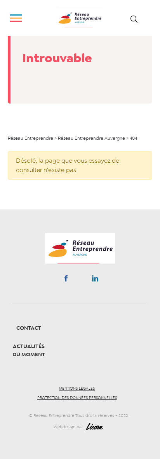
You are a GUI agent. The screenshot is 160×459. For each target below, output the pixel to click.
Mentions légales (77, 388)
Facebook (65, 280)
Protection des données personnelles (77, 398)
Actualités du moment (28, 350)
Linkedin (95, 280)
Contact (28, 328)
